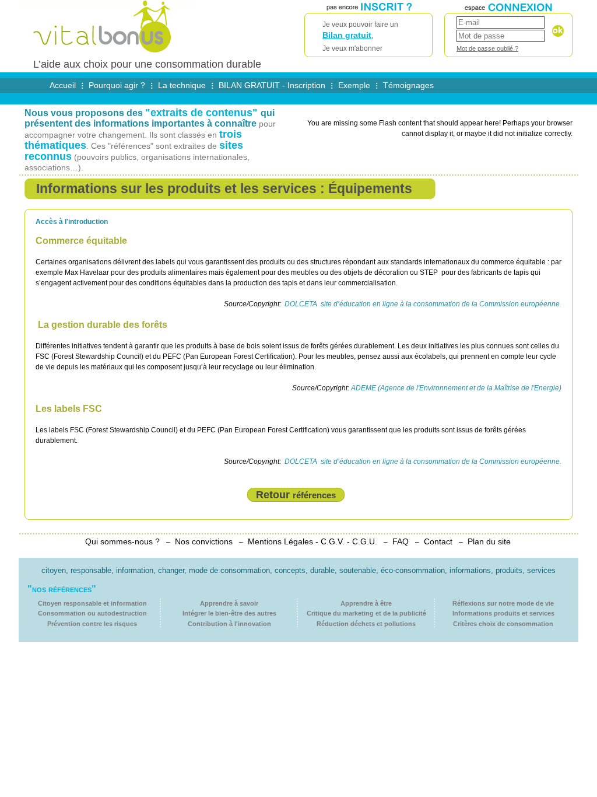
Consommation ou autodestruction (92, 613)
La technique (182, 85)
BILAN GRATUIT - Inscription (272, 85)
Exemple (354, 85)
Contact (438, 541)
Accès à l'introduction (72, 222)
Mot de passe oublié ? (487, 48)
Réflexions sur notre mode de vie (503, 603)
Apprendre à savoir (229, 603)
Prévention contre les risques (92, 623)
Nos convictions (204, 541)
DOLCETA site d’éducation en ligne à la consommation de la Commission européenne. (422, 304)
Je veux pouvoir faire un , (360, 36)
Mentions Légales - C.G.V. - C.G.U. (312, 541)
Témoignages (408, 85)
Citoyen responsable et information (92, 603)
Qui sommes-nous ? (122, 541)
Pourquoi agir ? (117, 85)
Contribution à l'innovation (229, 623)
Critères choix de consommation (503, 623)
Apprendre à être (366, 603)
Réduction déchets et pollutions (366, 623)
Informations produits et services (503, 613)
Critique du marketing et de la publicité (366, 613)
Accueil (63, 85)
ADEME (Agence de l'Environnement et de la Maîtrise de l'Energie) (456, 388)
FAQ (400, 541)
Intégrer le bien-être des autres (229, 613)
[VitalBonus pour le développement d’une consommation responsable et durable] (105, 54)
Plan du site (489, 541)
